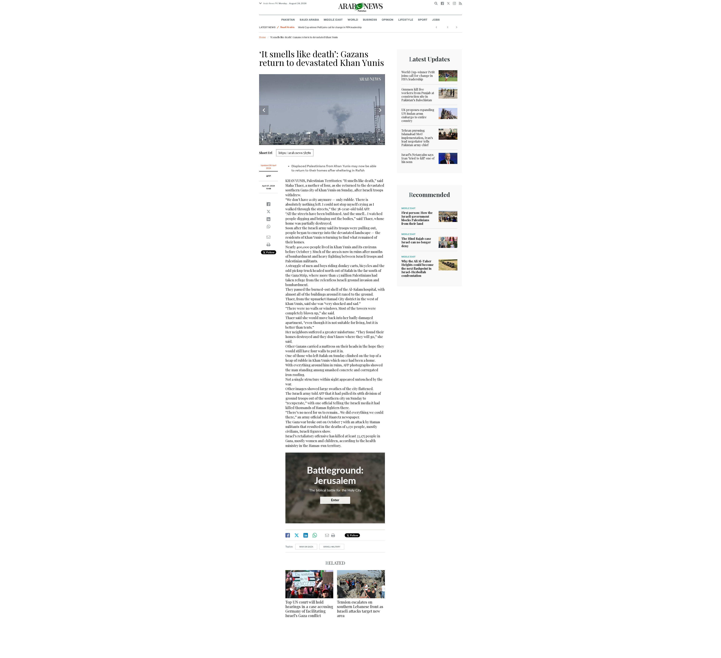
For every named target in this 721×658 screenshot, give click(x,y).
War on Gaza (306, 547)
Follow (269, 252)
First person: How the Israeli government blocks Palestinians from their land (417, 218)
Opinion (387, 19)
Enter (335, 500)
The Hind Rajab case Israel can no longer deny (416, 242)
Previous (263, 110)
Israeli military (331, 547)
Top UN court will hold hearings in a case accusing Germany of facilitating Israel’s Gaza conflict (309, 608)
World (353, 19)
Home (262, 37)
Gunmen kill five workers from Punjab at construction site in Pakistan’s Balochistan (417, 94)
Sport (422, 19)
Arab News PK (270, 3)
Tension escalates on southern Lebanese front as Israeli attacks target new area (360, 608)
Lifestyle (405, 19)
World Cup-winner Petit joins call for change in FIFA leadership (418, 75)
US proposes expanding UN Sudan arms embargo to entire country (417, 115)
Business (370, 19)
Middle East (333, 19)
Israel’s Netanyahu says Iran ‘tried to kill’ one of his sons (417, 158)
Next (380, 110)
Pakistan (288, 19)
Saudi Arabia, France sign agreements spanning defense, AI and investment (336, 27)
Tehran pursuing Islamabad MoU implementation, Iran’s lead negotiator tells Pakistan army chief (417, 137)
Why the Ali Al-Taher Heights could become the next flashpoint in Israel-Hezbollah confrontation (417, 268)
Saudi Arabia (309, 19)
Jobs (436, 19)
